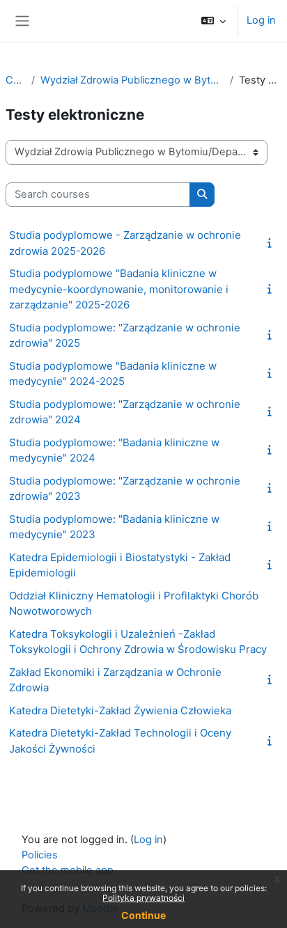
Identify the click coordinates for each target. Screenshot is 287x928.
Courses (16, 80)
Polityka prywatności (143, 897)
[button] (213, 21)
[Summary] (272, 243)
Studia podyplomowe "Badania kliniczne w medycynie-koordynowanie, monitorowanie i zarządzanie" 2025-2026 (118, 289)
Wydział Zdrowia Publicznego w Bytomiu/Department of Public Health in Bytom (132, 80)
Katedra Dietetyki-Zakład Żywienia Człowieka (120, 710)
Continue (143, 915)
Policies (40, 855)
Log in (261, 20)
